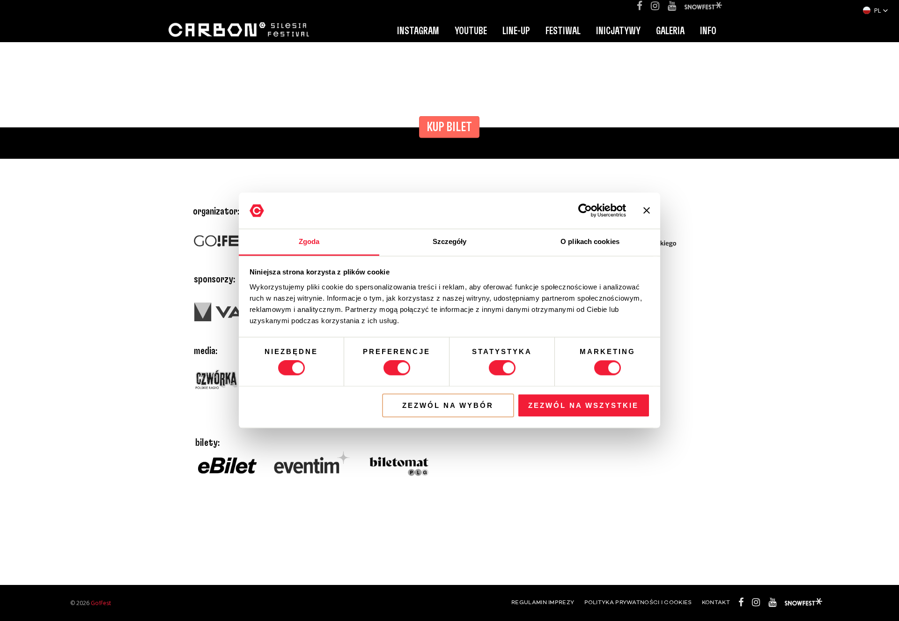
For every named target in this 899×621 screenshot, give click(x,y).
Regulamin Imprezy (542, 603)
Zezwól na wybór (448, 405)
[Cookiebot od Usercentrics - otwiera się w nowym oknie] (585, 211)
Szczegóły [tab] (450, 241)
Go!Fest (101, 603)
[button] (875, 10)
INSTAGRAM (418, 31)
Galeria (670, 31)
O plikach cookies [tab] (589, 241)
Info (708, 31)
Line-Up (516, 31)
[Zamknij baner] (646, 210)
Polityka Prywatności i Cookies (638, 603)
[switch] (396, 367)
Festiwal (563, 31)
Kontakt (716, 603)
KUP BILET (449, 127)
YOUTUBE (471, 31)
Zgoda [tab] (309, 241)
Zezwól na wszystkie (583, 405)
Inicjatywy (618, 31)
